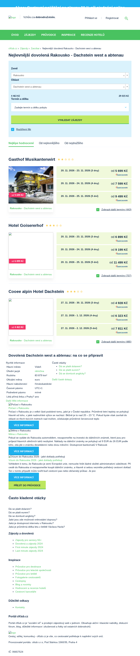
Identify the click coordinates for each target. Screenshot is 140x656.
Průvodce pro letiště (26, 573)
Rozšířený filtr (23, 129)
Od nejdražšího (74, 143)
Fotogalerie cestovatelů (28, 577)
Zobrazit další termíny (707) (116, 275)
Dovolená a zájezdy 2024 (29, 543)
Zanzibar (35, 48)
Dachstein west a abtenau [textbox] (69, 86)
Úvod (15, 34)
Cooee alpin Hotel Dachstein (36, 291)
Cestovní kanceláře (25, 591)
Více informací (24, 425)
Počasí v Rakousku (19, 408)
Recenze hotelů (92, 34)
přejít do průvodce (27, 485)
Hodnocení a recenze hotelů (30, 588)
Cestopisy (20, 581)
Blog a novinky (23, 584)
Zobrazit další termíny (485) (116, 341)
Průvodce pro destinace (28, 566)
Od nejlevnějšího (49, 143)
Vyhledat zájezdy (70, 120)
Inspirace (68, 34)
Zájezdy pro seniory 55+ (28, 540)
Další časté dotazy (62, 379)
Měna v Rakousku (18, 434)
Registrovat (112, 18)
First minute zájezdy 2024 (29, 547)
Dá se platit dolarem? (70, 366)
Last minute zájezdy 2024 (29, 550)
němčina (39, 371)
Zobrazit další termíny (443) (116, 209)
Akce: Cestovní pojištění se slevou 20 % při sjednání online (70, 8)
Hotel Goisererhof (26, 225)
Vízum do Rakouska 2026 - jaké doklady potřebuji (35, 460)
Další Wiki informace (17, 400)
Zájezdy (30, 34)
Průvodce (48, 34)
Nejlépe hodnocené (21, 143)
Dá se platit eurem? (69, 370)
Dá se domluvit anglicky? (72, 373)
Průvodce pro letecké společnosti (33, 570)
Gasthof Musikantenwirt (32, 159)
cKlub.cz (13, 48)
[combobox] (70, 75)
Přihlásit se (91, 18)
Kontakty (20, 607)
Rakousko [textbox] (69, 75)
